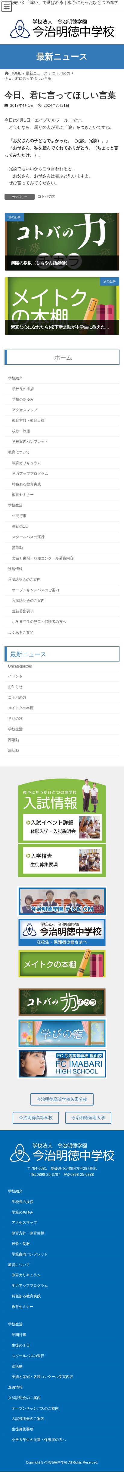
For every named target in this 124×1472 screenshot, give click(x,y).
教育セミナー (23, 495)
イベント (15, 676)
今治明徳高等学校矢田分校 (62, 1099)
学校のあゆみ (23, 399)
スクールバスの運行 (28, 537)
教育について (19, 452)
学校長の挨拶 (23, 389)
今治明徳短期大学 (88, 1117)
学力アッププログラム (30, 473)
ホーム (63, 357)
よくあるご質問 (20, 632)
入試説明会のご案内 (24, 579)
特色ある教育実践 (26, 484)
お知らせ (15, 687)
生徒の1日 (20, 526)
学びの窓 (15, 718)
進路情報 (15, 569)
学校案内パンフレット (30, 441)
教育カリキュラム (26, 463)
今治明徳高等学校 (36, 1117)
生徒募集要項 (23, 611)
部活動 (17, 547)
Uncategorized (20, 666)
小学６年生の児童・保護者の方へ (39, 622)
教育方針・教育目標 (28, 420)
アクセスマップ (24, 410)
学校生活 (15, 505)
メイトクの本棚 (20, 708)
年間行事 (19, 516)
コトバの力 (47, 196)
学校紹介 (15, 378)
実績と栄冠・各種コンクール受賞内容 (42, 558)
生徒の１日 (21, 1345)
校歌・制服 (21, 431)
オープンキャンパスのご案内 (35, 590)
